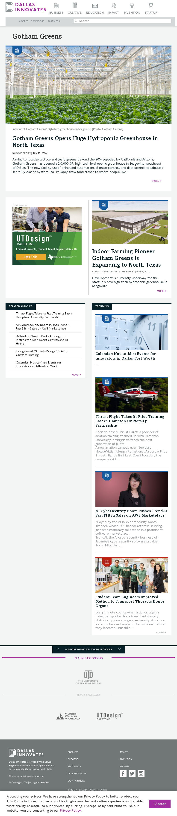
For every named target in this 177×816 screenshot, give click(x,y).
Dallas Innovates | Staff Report (114, 271)
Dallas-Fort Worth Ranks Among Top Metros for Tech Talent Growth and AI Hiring (42, 339)
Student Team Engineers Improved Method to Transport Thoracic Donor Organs (129, 601)
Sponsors (37, 21)
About (23, 21)
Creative (75, 13)
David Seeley (23, 153)
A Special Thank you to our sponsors (88, 649)
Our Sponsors (77, 773)
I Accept (160, 804)
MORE (155, 181)
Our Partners (76, 780)
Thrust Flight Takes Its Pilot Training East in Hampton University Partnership (45, 315)
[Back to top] (162, 790)
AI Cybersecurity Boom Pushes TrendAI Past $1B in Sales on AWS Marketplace (43, 326)
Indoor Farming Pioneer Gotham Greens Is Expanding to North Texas (126, 258)
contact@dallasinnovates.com (28, 776)
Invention (132, 13)
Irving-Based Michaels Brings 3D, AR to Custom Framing (42, 353)
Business (56, 13)
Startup (151, 13)
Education (95, 13)
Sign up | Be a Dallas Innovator (87, 790)
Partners (54, 21)
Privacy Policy (70, 811)
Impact (113, 13)
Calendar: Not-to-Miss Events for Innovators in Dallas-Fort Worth (39, 364)
